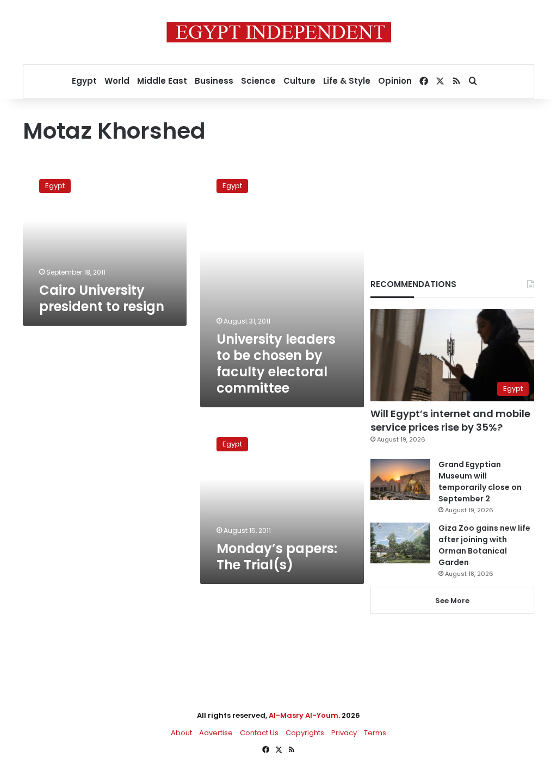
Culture (299, 80)
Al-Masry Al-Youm (303, 715)
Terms (375, 733)
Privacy (344, 733)
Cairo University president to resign (101, 298)
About (181, 733)
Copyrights (305, 733)
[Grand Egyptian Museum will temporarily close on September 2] (400, 479)
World (116, 80)
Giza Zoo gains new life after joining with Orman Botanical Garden (484, 545)
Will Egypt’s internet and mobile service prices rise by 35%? (450, 420)
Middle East (162, 80)
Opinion (395, 80)
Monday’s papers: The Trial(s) (276, 556)
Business (214, 80)
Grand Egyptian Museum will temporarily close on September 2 (480, 481)
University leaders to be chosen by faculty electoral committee (276, 363)
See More (452, 600)
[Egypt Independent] (278, 32)
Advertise (216, 733)
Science (258, 80)
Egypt (84, 80)
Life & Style (346, 80)
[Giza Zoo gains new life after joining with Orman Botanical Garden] (400, 543)
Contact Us (259, 733)
